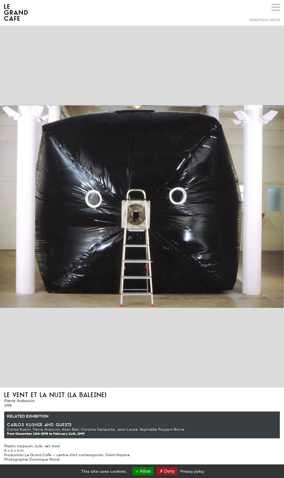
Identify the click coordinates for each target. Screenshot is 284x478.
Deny (169, 471)
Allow (145, 471)
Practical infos (265, 20)
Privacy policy (192, 471)
